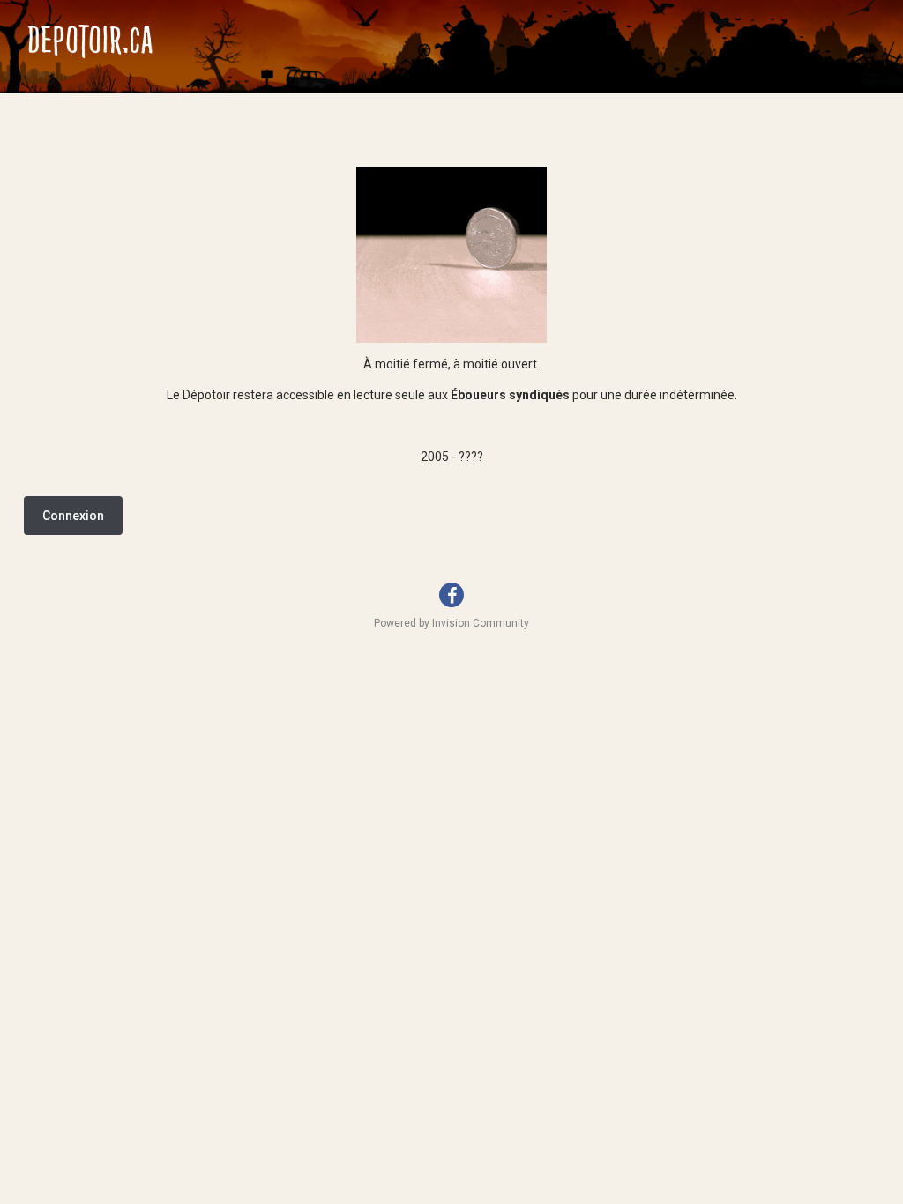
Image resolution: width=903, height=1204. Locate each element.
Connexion (73, 516)
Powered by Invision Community (451, 623)
